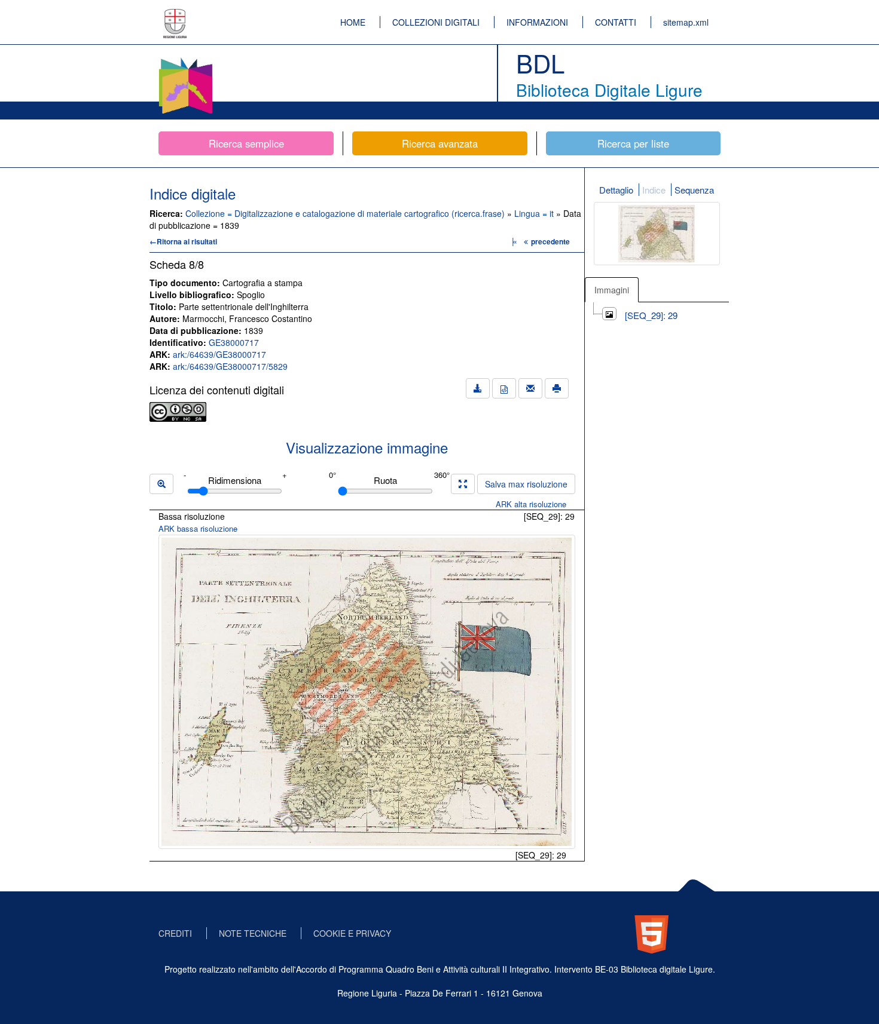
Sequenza (694, 189)
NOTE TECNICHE (252, 933)
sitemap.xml (686, 22)
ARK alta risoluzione (531, 504)
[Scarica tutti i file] (478, 388)
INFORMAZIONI (537, 22)
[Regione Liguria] (175, 15)
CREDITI (175, 933)
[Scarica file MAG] (504, 388)
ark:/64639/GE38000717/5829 (230, 366)
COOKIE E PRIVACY (352, 933)
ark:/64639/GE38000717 (219, 354)
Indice (654, 189)
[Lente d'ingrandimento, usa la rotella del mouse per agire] (161, 484)
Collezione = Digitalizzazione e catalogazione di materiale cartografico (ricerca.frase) (346, 213)
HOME (352, 22)
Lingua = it (535, 213)
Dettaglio (616, 189)
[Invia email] (530, 388)
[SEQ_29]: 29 (651, 315)
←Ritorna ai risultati (183, 241)
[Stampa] (557, 388)
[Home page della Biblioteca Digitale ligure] (185, 60)
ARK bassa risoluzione (197, 528)
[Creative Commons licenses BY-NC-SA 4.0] (177, 410)
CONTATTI (615, 22)
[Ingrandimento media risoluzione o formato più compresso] (463, 484)
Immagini (611, 290)
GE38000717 (234, 342)
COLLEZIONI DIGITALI (436, 22)
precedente (550, 241)
